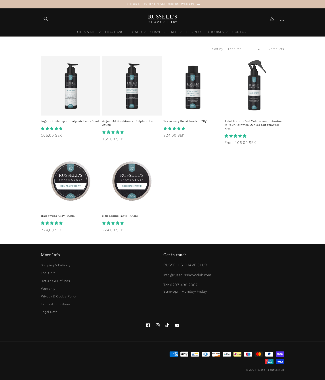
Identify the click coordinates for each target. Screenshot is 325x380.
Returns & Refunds (55, 281)
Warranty (48, 289)
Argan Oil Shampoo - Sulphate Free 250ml (70, 121)
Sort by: (218, 49)
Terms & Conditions (56, 304)
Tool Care (48, 273)
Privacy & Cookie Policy (59, 296)
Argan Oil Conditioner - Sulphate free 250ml (128, 123)
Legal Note (49, 312)
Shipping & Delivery (55, 265)
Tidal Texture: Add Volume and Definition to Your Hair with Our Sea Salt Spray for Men (254, 125)
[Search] (46, 19)
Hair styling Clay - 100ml (58, 215)
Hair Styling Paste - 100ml (120, 215)
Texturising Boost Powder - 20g (185, 121)
